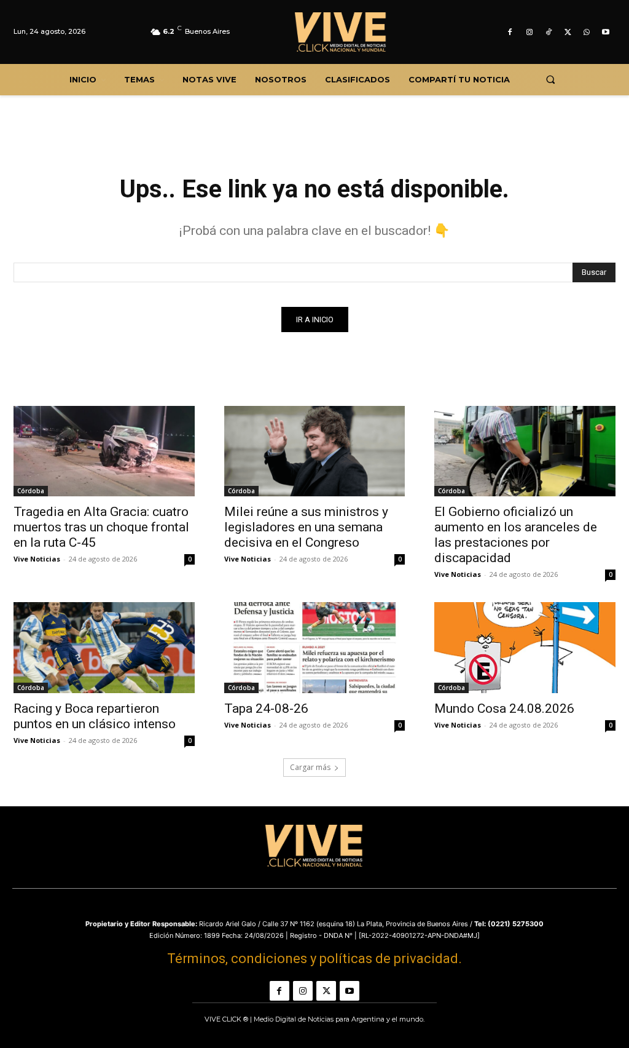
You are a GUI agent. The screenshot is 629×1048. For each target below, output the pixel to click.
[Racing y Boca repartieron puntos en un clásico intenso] (104, 647)
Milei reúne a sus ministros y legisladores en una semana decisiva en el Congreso (306, 527)
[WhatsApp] (586, 32)
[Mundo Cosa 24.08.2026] (524, 647)
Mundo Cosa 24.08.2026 (504, 708)
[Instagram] (529, 32)
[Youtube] (605, 32)
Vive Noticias (37, 558)
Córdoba (30, 490)
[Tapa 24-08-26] (314, 647)
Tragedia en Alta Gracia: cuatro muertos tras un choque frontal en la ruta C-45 (101, 527)
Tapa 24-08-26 (266, 708)
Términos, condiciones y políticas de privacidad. (314, 958)
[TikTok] (548, 32)
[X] (567, 32)
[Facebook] (510, 32)
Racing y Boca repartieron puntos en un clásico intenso (95, 716)
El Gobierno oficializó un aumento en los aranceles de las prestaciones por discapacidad (515, 534)
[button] (550, 79)
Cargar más (310, 767)
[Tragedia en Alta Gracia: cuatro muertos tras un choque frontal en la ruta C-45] (104, 451)
